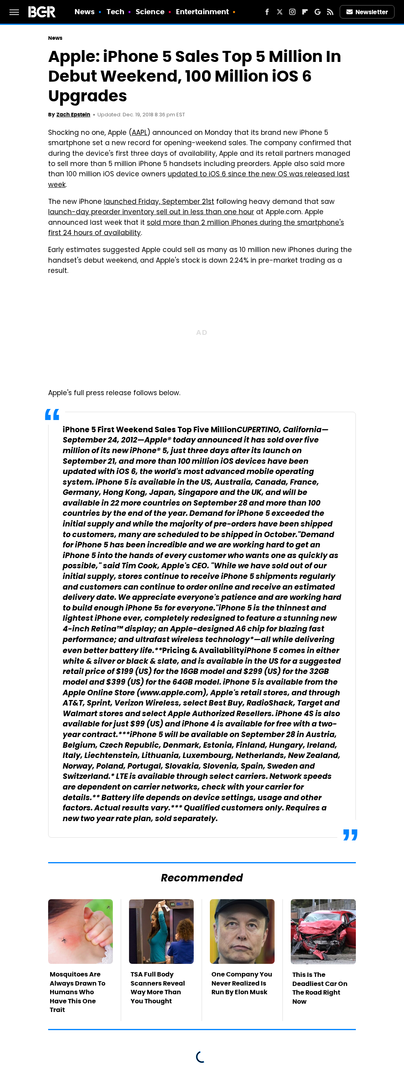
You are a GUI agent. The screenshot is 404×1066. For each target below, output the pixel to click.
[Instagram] (292, 12)
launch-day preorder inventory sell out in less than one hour (151, 212)
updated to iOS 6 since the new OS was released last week (199, 179)
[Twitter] (280, 12)
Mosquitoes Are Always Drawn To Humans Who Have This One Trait (77, 992)
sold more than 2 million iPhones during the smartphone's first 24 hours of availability (196, 228)
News (85, 11)
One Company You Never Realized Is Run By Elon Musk (241, 983)
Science (150, 11)
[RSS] (330, 12)
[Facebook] (267, 12)
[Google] (317, 12)
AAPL (139, 133)
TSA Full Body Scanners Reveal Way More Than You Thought (158, 987)
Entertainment (202, 11)
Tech (115, 11)
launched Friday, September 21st (159, 202)
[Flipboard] (305, 12)
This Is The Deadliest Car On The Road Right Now (320, 988)
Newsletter (371, 12)
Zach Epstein (73, 114)
